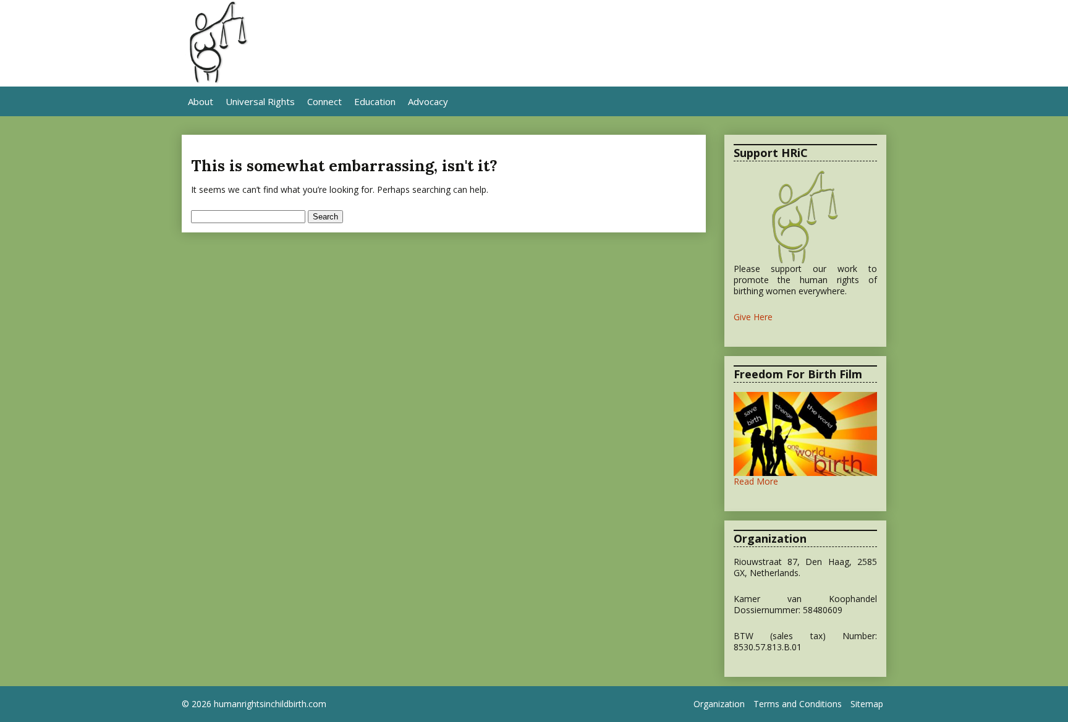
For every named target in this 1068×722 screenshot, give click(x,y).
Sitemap (866, 704)
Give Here (753, 317)
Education (375, 101)
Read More (756, 481)
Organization (719, 704)
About (200, 101)
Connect (324, 101)
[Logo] (217, 81)
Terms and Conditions (797, 704)
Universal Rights (260, 101)
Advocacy (428, 101)
